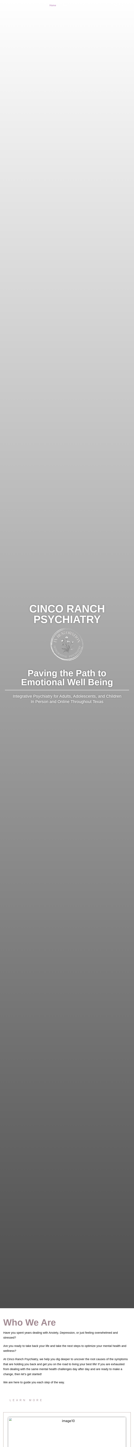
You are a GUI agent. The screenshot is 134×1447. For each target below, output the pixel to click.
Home (53, 5)
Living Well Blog (115, 5)
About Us (68, 5)
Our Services (90, 5)
